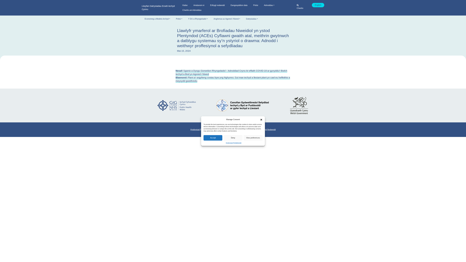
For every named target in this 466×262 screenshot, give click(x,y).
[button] (261, 119)
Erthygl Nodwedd (268, 130)
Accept (213, 138)
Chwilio (300, 8)
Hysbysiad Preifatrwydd (233, 143)
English (318, 5)
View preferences (253, 138)
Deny (233, 138)
